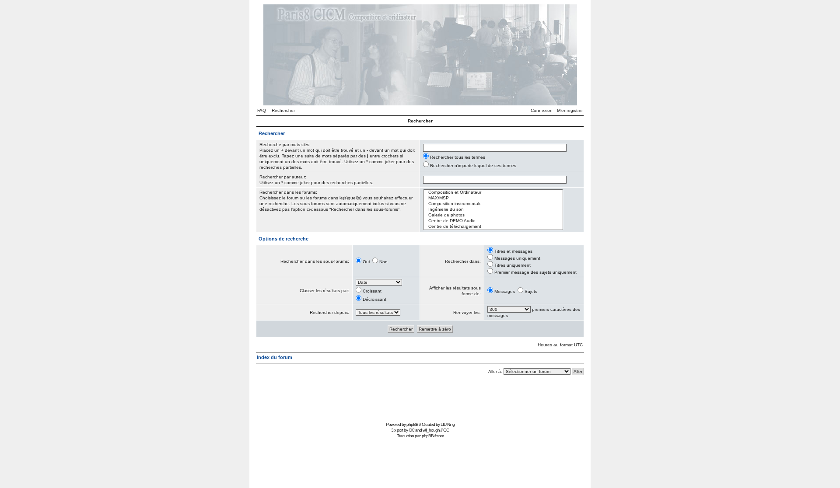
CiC (411, 430)
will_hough (431, 430)
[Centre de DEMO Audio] (493, 221)
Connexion (542, 110)
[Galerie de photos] (493, 215)
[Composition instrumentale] (493, 204)
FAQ (261, 110)
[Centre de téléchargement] (493, 227)
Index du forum (274, 357)
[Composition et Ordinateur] (493, 192)
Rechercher (283, 110)
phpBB (412, 424)
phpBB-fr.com (433, 435)
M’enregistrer (570, 110)
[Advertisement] (420, 399)
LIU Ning (448, 424)
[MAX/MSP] (493, 198)
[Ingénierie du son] (493, 210)
